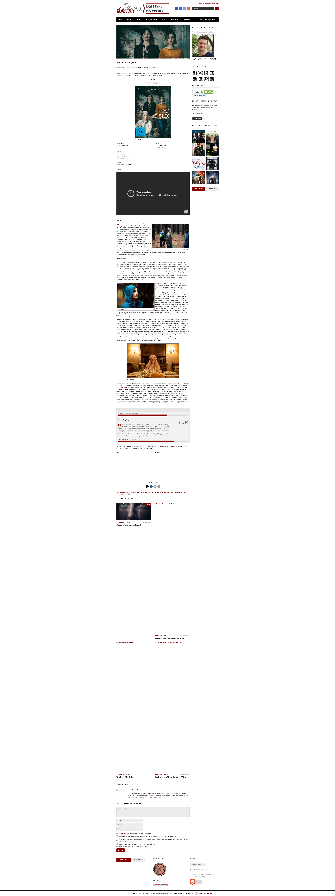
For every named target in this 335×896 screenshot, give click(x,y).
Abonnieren (197, 118)
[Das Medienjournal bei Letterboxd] (195, 81)
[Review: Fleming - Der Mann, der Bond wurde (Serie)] (198, 136)
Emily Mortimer (146, 492)
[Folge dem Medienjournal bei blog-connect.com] (198, 93)
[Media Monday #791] (198, 164)
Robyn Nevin (121, 494)
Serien (139, 19)
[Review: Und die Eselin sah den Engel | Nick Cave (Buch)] (212, 150)
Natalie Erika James (176, 492)
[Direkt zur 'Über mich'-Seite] (203, 56)
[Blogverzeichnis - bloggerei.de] (156, 885)
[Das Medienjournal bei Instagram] (200, 75)
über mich (213, 58)
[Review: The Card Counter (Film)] (198, 150)
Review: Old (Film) (125, 777)
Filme (120, 19)
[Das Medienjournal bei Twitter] (206, 75)
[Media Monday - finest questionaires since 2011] (159, 875)
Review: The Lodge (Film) (128, 525)
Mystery (166, 492)
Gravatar (124, 833)
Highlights (138, 859)
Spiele (164, 19)
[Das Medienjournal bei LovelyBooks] (201, 81)
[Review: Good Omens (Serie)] (198, 177)
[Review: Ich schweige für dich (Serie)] (212, 136)
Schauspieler (210, 19)
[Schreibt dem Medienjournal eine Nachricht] (212, 81)
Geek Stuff (175, 19)
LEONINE (160, 492)
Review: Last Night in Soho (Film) (170, 777)
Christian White (135, 492)
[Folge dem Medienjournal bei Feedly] (208, 93)
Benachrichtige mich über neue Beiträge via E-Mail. (133, 846)
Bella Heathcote (125, 492)
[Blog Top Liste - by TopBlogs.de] (164, 885)
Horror (154, 492)
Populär (123, 859)
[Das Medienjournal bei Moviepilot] (212, 75)
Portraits (198, 19)
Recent (212, 189)
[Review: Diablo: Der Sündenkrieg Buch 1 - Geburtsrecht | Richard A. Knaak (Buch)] (212, 177)
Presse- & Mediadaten (204, 3)
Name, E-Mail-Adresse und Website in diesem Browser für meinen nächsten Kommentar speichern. (147, 836)
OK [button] (196, 893)
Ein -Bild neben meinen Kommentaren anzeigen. (135, 833)
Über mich (215, 3)
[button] (147, 486)
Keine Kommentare (149, 67)
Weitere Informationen (205, 893)
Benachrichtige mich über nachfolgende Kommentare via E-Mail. (137, 844)
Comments (199, 189)
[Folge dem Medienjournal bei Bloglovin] (199, 96)
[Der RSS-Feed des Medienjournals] (206, 81)
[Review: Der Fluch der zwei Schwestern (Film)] (212, 164)
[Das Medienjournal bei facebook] (195, 75)
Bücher (129, 19)
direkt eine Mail (207, 60)
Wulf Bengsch (120, 67)
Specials (187, 19)
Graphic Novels (151, 19)
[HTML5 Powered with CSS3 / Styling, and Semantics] (197, 884)
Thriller (128, 494)
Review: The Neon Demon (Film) (170, 638)
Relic (184, 492)
